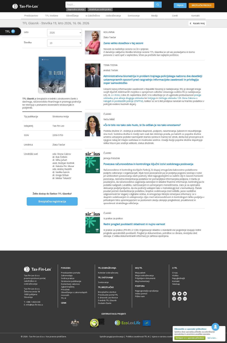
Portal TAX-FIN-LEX (25, 6)
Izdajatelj (28, 125)
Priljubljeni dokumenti (145, 278)
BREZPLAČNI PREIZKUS (201, 5)
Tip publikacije (31, 116)
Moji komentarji (142, 281)
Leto (26, 32)
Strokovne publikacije (71, 281)
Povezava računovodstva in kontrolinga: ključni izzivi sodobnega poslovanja (148, 164)
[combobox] (109, 5)
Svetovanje (134, 15)
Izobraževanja (113, 15)
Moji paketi (140, 272)
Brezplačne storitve (107, 292)
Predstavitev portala (70, 272)
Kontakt (195, 15)
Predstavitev (31, 15)
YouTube (179, 299)
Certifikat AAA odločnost (75, 323)
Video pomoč (141, 293)
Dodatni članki (104, 303)
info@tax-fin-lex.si (34, 304)
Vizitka (175, 275)
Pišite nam (140, 296)
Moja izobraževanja (144, 275)
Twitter (179, 294)
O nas (175, 272)
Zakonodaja (66, 275)
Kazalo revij (199, 23)
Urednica (28, 144)
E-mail (185, 299)
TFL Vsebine (51, 15)
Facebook (174, 294)
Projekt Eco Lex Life (132, 323)
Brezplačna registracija (52, 201)
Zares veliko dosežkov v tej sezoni (123, 43)
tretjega (152, 98)
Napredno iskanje (76, 9)
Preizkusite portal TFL (108, 294)
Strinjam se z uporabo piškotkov (190, 338)
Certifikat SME (97, 323)
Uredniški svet (31, 153)
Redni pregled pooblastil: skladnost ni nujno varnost (134, 224)
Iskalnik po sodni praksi (100, 9)
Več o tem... (212, 338)
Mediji (154, 15)
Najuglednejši (178, 278)
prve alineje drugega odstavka (129, 98)
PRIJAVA (180, 5)
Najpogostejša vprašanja (146, 290)
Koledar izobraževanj (108, 272)
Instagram (174, 299)
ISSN (26, 135)
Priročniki (65, 289)
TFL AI (63, 298)
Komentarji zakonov (70, 284)
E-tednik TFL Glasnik (107, 300)
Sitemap (176, 284)
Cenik (175, 15)
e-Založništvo (93, 15)
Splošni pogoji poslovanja (112, 336)
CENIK (63, 302)
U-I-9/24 (115, 95)
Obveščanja (72, 15)
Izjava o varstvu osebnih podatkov (168, 336)
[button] (215, 327)
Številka (28, 42)
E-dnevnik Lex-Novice (108, 297)
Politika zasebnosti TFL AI (137, 336)
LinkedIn (185, 294)
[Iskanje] (158, 5)
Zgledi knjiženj (67, 286)
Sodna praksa (67, 278)
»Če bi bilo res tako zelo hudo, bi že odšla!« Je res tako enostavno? (142, 125)
